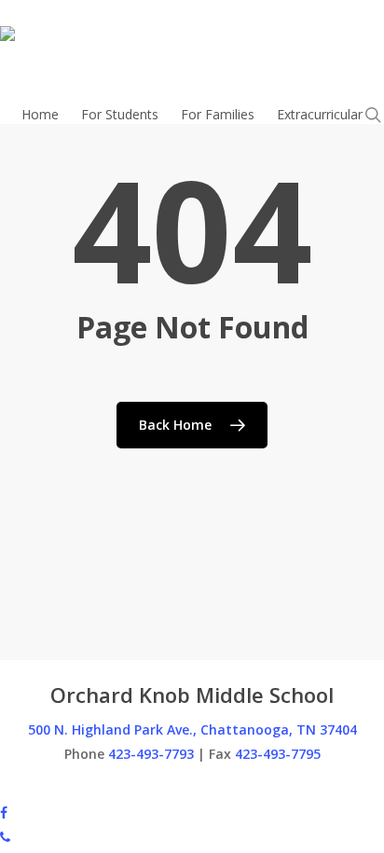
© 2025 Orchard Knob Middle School (110, 787)
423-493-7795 (278, 754)
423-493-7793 (151, 754)
